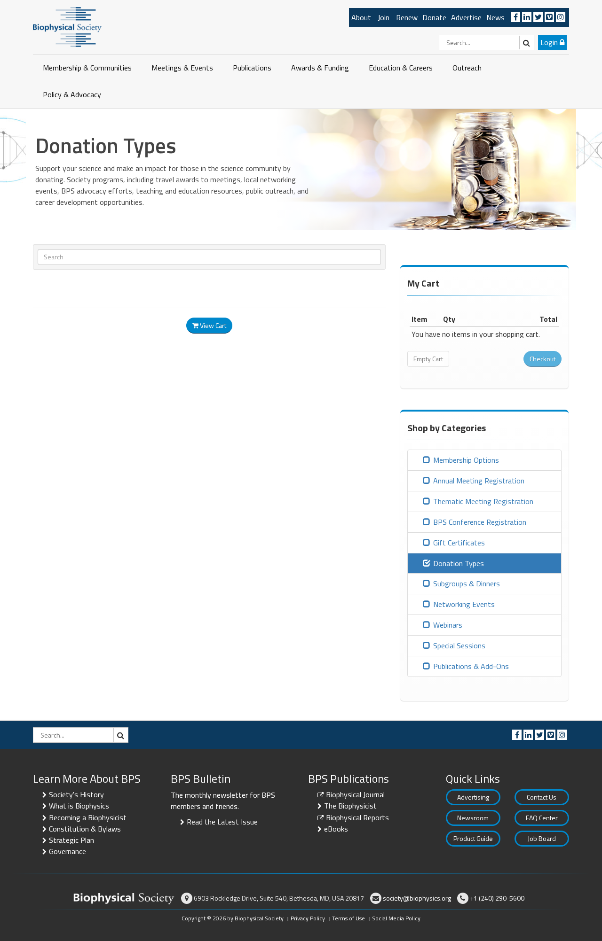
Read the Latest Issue (222, 821)
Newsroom (473, 818)
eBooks (336, 828)
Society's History (76, 794)
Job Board (542, 838)
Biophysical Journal (355, 794)
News (495, 17)
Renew (407, 17)
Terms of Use (348, 918)
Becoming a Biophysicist (88, 817)
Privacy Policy (308, 918)
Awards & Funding (320, 67)
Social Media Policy (396, 918)
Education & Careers (401, 67)
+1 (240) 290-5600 (497, 898)
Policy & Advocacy (72, 94)
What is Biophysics (79, 805)
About (361, 17)
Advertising (473, 797)
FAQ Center (542, 818)
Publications (252, 67)
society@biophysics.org (417, 898)
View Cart (212, 325)
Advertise (466, 17)
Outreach (467, 67)
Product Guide (473, 838)
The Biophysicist (350, 805)
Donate (434, 17)
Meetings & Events (182, 67)
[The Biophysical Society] (67, 26)
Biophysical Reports (357, 817)
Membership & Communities (87, 67)
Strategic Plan (71, 840)
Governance (67, 851)
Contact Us (541, 797)
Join (383, 17)
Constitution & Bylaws (85, 828)
